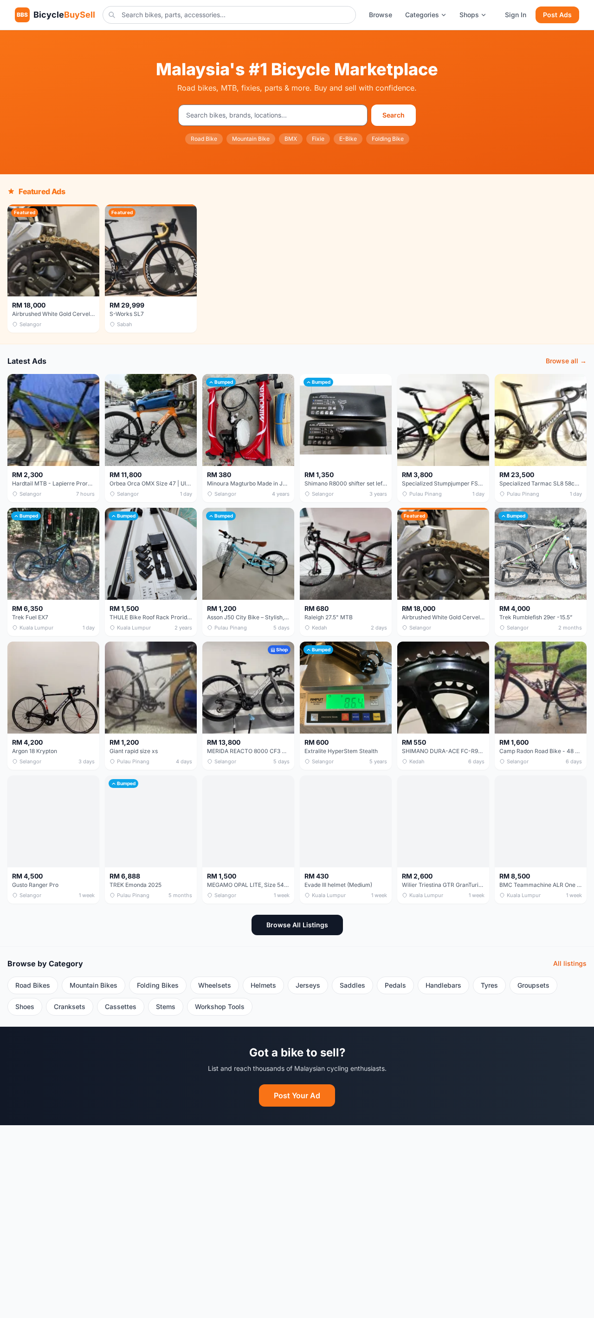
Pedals (395, 985)
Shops (469, 15)
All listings (570, 963)
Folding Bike (388, 138)
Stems (165, 1006)
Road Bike (204, 138)
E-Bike (348, 138)
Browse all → (566, 361)
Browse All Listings (297, 925)
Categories (422, 15)
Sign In (515, 15)
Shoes (24, 1006)
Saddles (352, 985)
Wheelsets (214, 985)
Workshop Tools (220, 1006)
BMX (290, 138)
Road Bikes (32, 985)
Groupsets (533, 985)
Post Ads (557, 15)
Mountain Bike (251, 138)
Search (393, 115)
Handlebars (443, 985)
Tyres (489, 985)
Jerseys (308, 985)
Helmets (263, 985)
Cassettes (120, 1006)
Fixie (318, 138)
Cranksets (69, 1006)
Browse (380, 15)
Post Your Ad (297, 1095)
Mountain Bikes (93, 985)
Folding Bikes (158, 985)
